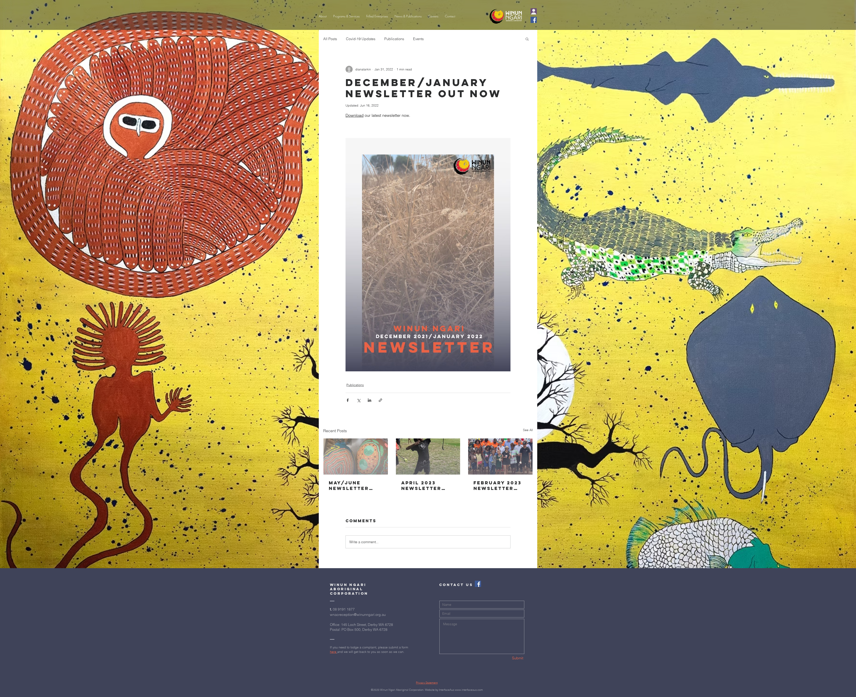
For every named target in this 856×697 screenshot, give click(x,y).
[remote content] (428, 126)
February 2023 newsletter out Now (497, 485)
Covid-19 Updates (360, 39)
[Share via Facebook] (348, 400)
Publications (394, 39)
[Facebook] (534, 20)
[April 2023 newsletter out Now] (428, 456)
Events (418, 39)
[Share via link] (380, 400)
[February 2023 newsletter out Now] (500, 456)
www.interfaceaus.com (469, 689)
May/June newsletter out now (349, 485)
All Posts (330, 39)
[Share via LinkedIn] (369, 400)
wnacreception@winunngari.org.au (358, 614)
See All (528, 430)
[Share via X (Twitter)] (358, 400)
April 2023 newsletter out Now (421, 485)
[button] (346, 16)
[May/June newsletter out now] (355, 456)
